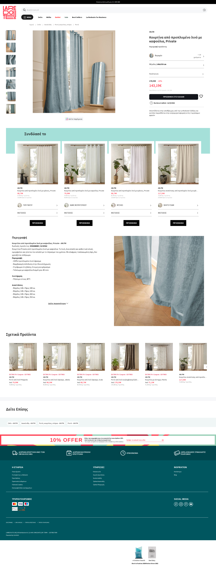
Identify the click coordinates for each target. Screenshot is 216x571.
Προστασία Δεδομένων (19, 481)
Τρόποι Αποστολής (99, 481)
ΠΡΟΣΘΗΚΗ (37, 223)
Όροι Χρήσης (16, 478)
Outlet (57, 17)
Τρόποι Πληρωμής (98, 485)
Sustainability (97, 478)
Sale (66, 17)
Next (198, 180)
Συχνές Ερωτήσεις (98, 475)
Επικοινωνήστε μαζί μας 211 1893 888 (108, 2)
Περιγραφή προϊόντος (158, 47)
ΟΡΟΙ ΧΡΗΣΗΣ (18, 522)
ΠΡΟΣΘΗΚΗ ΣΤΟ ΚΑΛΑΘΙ (173, 97)
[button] (24, 10)
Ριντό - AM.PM (73, 423)
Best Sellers (77, 17)
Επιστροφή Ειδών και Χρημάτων (22, 488)
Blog (175, 475)
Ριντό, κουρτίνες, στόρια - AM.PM (51, 423)
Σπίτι (40, 17)
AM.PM (151, 32)
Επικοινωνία (97, 472)
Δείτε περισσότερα (57, 303)
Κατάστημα (177, 472)
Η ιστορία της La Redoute (20, 475)
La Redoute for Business (96, 17)
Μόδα (48, 17)
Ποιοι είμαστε (16, 472)
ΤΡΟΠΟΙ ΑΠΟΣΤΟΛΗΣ (30, 522)
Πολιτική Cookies (17, 485)
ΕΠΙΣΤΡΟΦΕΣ (9, 522)
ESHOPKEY (16, 535)
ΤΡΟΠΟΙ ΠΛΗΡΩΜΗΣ (43, 522)
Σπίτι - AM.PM (13, 423)
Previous (19, 182)
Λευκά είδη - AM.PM (28, 423)
